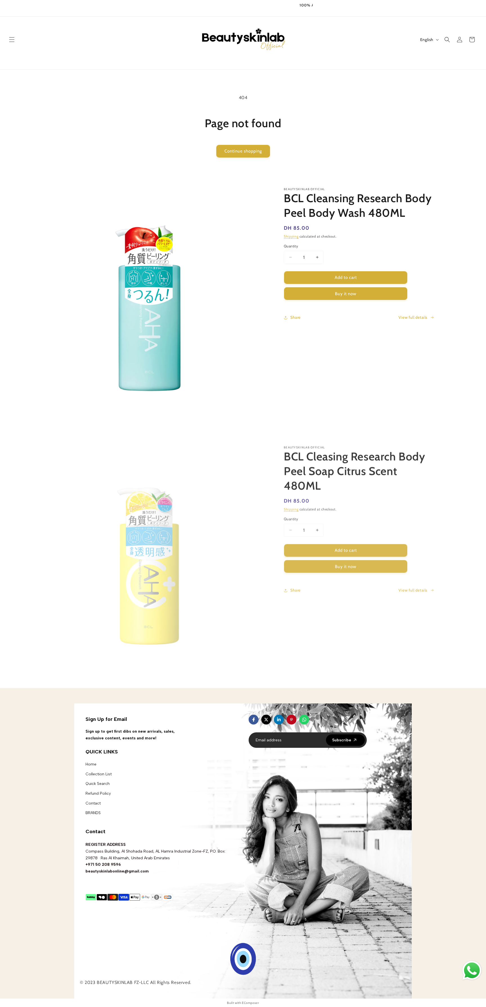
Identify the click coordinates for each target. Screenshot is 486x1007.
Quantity (291, 246)
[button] (12, 39)
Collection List (99, 774)
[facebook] (253, 720)
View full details (413, 317)
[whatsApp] (304, 720)
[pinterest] (291, 720)
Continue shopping (243, 151)
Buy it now (345, 293)
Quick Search (98, 783)
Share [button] (295, 317)
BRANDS (93, 812)
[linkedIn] (279, 720)
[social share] (315, 720)
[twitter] (266, 720)
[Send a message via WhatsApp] (472, 970)
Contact (93, 803)
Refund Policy (98, 793)
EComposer (250, 1003)
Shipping (291, 236)
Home (91, 764)
